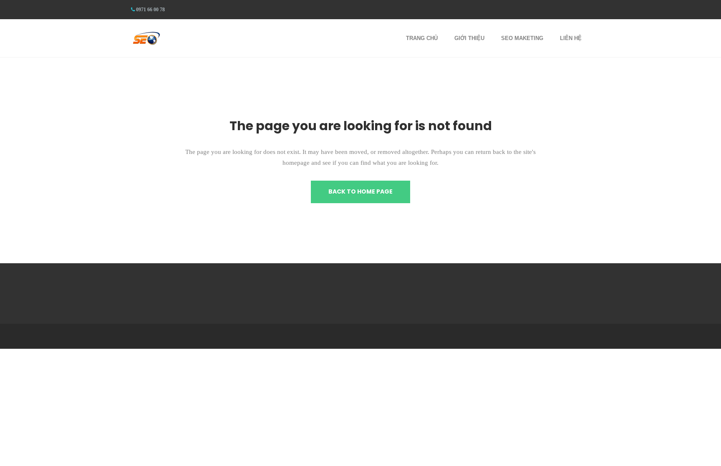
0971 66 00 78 (150, 10)
